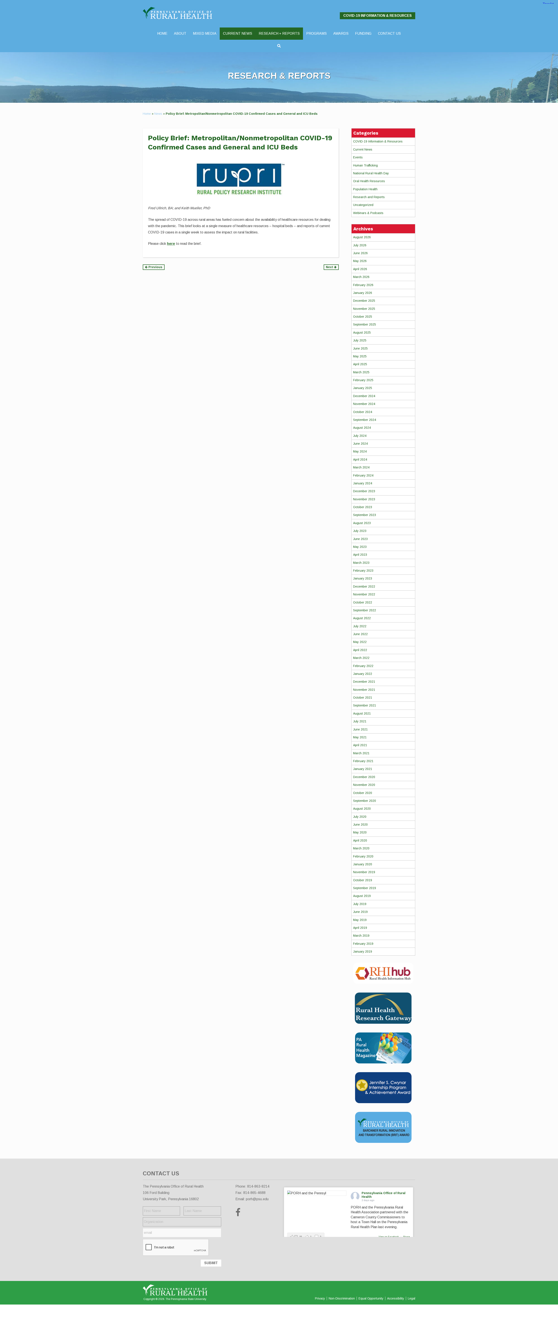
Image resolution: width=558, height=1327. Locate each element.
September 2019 (364, 888)
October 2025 (362, 316)
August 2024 (362, 427)
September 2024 (364, 420)
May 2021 (360, 737)
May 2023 (360, 547)
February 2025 (363, 380)
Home (147, 113)
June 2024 (360, 443)
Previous (155, 267)
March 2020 (361, 848)
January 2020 (362, 864)
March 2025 (361, 372)
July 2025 (359, 340)
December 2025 (364, 300)
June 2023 (360, 539)
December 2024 (364, 396)
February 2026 (363, 285)
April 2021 (360, 745)
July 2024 (359, 435)
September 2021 (364, 705)
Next (330, 267)
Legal (411, 1298)
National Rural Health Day (371, 173)
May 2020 (360, 832)
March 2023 (361, 562)
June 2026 (360, 253)
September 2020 (364, 800)
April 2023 (360, 554)
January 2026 (362, 293)
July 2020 (359, 816)
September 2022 (364, 610)
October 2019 (362, 880)
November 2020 (364, 785)
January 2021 (362, 769)
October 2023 (362, 507)
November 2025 (364, 308)
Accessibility (395, 1298)
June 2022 (360, 634)
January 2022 (362, 674)
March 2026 (361, 277)
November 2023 (364, 499)
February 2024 (363, 475)
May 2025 (360, 356)
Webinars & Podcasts (368, 213)
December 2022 (364, 586)
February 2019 (363, 943)
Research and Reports (369, 197)
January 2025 (362, 388)
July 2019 (359, 904)
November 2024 (364, 404)
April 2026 (360, 269)
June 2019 (360, 912)
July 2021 (359, 721)
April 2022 (360, 650)
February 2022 (363, 666)
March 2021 (361, 753)
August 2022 (362, 618)
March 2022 (361, 658)
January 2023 (362, 578)
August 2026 (362, 237)
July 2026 (359, 245)
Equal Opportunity (371, 1298)
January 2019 (362, 951)
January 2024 (362, 483)
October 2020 (362, 793)
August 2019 (362, 896)
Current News (362, 149)
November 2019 (364, 872)
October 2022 (362, 602)
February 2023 (363, 570)
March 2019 (361, 935)
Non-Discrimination (342, 1298)
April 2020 (360, 840)
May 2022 (360, 642)
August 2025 (362, 332)
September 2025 (364, 324)
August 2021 (362, 713)
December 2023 (364, 491)
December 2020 (364, 777)
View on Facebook (389, 1236)
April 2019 (360, 927)
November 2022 (364, 594)
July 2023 (359, 531)
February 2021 (363, 761)
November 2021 (364, 689)
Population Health (365, 189)
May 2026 (360, 261)
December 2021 (364, 681)
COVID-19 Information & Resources (377, 15)
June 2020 (360, 824)
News (158, 113)
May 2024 (360, 451)
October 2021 (362, 697)
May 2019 (360, 920)
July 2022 (359, 626)
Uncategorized (363, 205)
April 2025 (360, 364)
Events (358, 157)
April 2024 (360, 459)
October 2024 (362, 412)
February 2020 (363, 856)
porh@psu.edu (257, 1199)
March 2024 (361, 467)
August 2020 (362, 808)
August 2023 (362, 523)
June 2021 (360, 729)
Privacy (320, 1298)
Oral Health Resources (369, 181)
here (171, 243)
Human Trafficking (365, 165)
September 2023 (364, 515)
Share (406, 1236)
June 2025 (360, 348)
